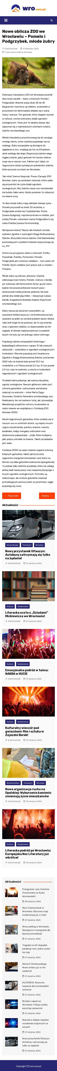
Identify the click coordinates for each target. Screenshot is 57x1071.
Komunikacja (12, 545)
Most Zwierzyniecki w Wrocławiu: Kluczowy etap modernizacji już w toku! (35, 911)
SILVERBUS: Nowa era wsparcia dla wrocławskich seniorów (35, 986)
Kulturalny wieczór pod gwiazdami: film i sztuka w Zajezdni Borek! (24, 731)
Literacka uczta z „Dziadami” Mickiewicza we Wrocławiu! (26, 614)
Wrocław (28, 52)
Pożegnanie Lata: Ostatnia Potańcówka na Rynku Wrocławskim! (35, 893)
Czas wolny (10, 52)
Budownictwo (13, 783)
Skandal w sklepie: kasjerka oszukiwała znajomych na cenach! (35, 1023)
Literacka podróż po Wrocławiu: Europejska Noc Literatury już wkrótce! (28, 854)
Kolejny (45, 495)
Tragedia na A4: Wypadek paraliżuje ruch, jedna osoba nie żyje (36, 949)
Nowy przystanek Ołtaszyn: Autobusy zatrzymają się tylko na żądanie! (27, 554)
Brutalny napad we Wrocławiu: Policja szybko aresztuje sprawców (35, 1005)
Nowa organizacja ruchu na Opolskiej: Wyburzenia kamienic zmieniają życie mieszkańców (28, 792)
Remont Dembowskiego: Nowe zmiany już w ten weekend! (34, 967)
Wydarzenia (23, 606)
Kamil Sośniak (11, 49)
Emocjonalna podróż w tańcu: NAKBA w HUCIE (26, 671)
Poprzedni (13, 495)
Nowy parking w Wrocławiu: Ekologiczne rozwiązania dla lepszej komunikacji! (36, 930)
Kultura (20, 52)
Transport (27, 545)
